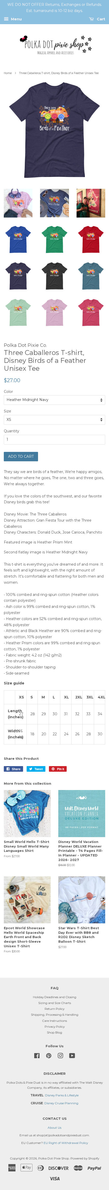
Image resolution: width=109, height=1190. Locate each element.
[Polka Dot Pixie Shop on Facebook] (37, 1057)
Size (7, 411)
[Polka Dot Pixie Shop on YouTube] (72, 1057)
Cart (100, 19)
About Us (54, 1127)
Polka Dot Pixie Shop (53, 1158)
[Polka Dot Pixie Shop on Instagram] (60, 1057)
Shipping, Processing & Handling (54, 1014)
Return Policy (54, 1009)
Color (8, 391)
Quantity (11, 431)
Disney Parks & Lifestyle (62, 1095)
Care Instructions (54, 1021)
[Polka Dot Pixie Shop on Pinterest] (48, 1057)
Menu (16, 19)
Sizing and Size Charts (54, 1003)
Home (8, 73)
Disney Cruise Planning (61, 1103)
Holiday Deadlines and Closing (54, 997)
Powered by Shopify (84, 1158)
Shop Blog (54, 1032)
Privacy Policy (55, 1026)
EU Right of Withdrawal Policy (66, 1143)
